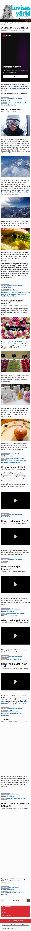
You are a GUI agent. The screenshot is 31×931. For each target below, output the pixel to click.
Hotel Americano (12, 711)
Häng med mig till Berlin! (15, 620)
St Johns (4, 616)
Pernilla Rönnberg (20, 461)
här (2, 481)
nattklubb (10, 798)
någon (13, 86)
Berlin (9, 659)
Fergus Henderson (13, 613)
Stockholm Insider (7, 456)
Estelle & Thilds (17, 342)
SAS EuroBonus (23, 103)
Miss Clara (17, 344)
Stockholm (21, 294)
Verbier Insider (6, 287)
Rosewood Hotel (18, 892)
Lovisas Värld (5, 100)
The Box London (19, 798)
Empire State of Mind (13, 467)
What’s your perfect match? (12, 301)
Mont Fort (21, 292)
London (22, 613)
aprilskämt (10, 103)
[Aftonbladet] (7, 2)
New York (18, 713)
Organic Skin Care (7, 461)
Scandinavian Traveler (8, 105)
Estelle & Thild (12, 458)
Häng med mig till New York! (14, 665)
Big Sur (9, 290)
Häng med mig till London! (11, 567)
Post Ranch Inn (20, 192)
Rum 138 (4, 894)
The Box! (6, 719)
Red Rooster (21, 704)
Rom (8, 562)
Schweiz (14, 294)
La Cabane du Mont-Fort (9, 292)
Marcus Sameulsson (8, 713)
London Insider (14, 609)
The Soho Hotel (13, 616)
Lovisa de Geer (20, 30)
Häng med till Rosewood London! (15, 804)
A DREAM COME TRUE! (14, 27)
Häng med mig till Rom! (14, 521)
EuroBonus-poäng (17, 88)
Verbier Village (11, 296)
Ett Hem (15, 290)
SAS (16, 103)
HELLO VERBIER (11, 109)
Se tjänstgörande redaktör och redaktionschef (16, 925)
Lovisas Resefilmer (15, 98)
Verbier (3, 296)
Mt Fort (27, 292)
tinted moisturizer (14, 462)
